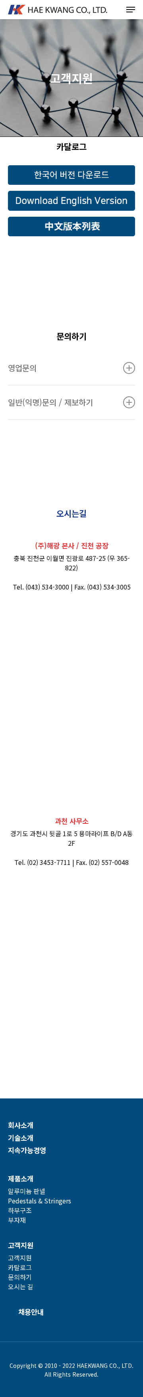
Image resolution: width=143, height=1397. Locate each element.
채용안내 (31, 1312)
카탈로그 (20, 1267)
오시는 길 (20, 1286)
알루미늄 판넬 (26, 1191)
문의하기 (20, 1277)
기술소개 (20, 1138)
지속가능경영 (27, 1150)
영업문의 (22, 368)
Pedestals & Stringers (39, 1200)
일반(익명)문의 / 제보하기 (50, 402)
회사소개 (20, 1125)
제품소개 (20, 1178)
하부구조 (20, 1210)
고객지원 (20, 1245)
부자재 (17, 1220)
